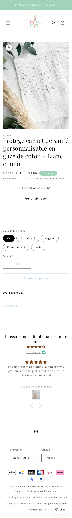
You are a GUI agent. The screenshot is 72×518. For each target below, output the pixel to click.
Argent (49, 238)
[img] (36, 347)
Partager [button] (12, 305)
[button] (8, 22)
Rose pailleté (16, 247)
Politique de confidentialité (23, 497)
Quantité (8, 256)
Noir (38, 247)
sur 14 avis (33, 352)
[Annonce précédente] (7, 5)
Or (8, 238)
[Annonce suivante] (64, 5)
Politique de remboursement (42, 491)
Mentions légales (38, 509)
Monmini (20, 486)
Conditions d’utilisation (54, 497)
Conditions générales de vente (51, 503)
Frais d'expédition (25, 178)
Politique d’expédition (20, 503)
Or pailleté (28, 238)
